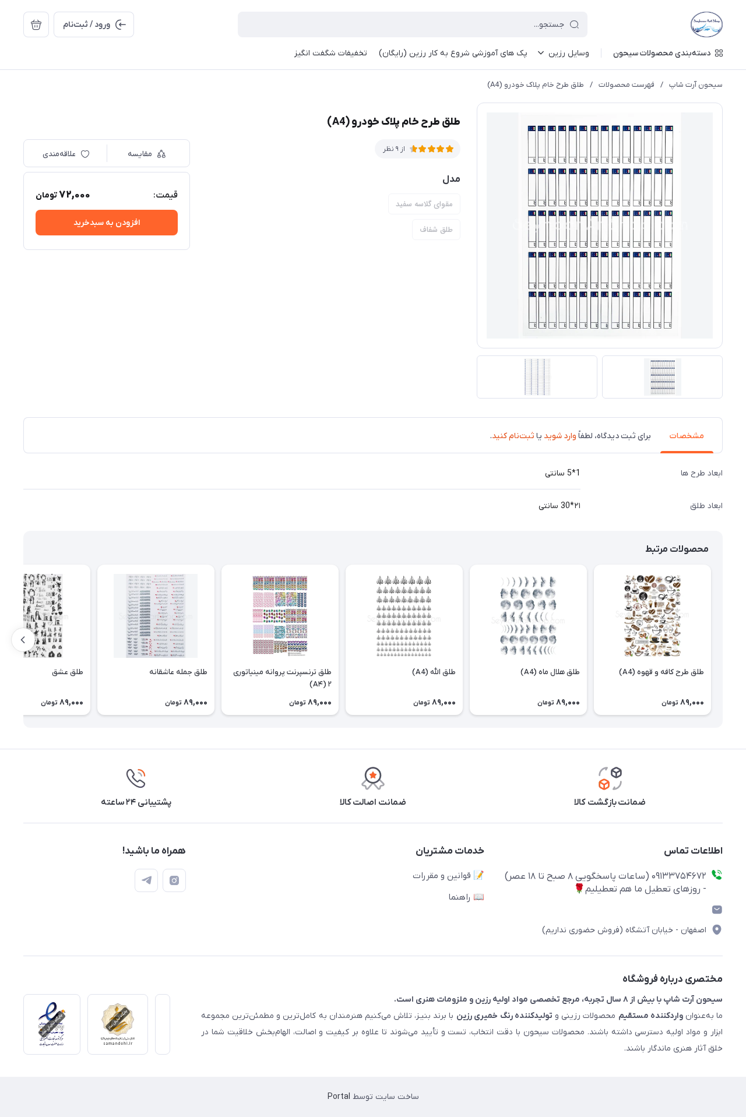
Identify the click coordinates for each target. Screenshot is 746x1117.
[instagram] (174, 880)
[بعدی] (23, 639)
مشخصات (687, 436)
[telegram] (146, 880)
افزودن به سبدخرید (106, 222)
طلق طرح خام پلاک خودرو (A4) (535, 85)
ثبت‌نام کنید (513, 436)
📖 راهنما (466, 897)
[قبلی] (722, 639)
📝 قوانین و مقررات (448, 876)
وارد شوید (560, 436)
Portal (339, 1096)
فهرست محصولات (626, 85)
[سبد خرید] (36, 24)
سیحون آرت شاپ (696, 85)
